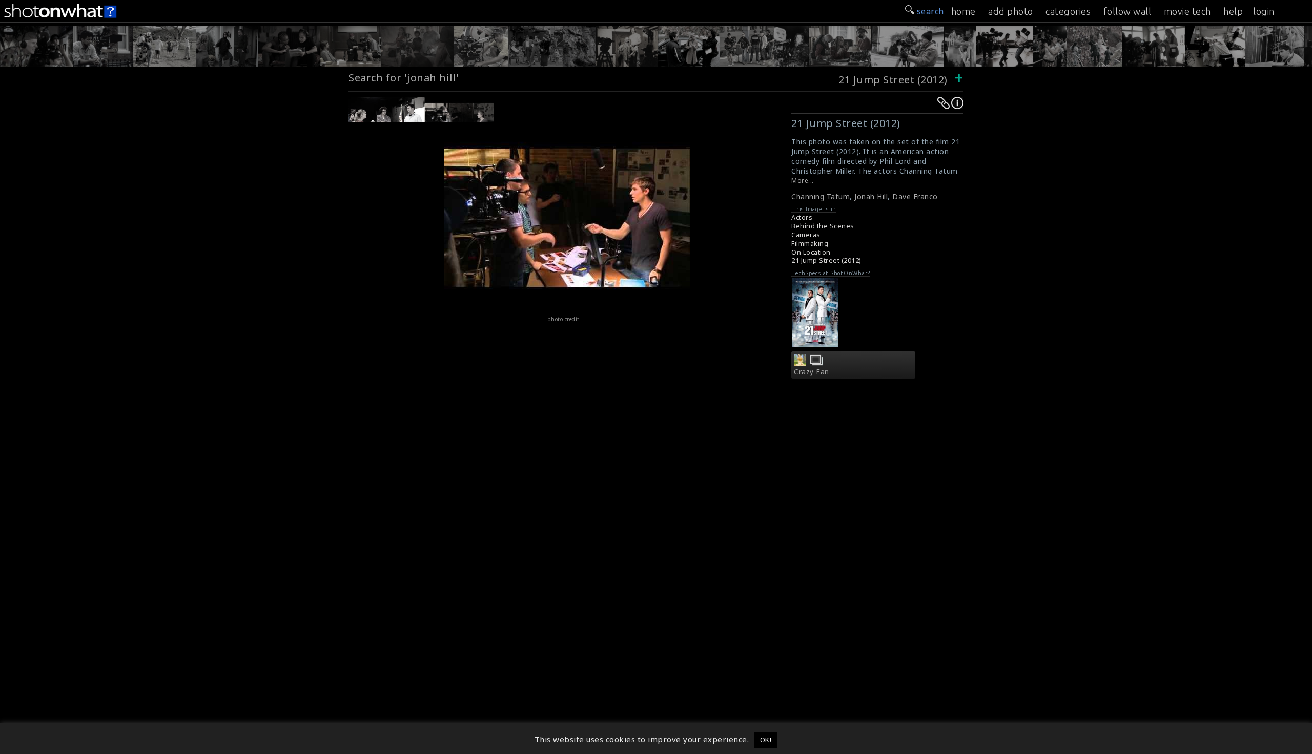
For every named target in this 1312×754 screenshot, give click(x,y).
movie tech (1187, 11)
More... (802, 180)
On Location (811, 252)
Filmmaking (809, 243)
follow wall (1127, 11)
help (1233, 11)
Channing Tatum (820, 196)
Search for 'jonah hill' (403, 78)
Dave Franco (915, 196)
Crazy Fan (811, 371)
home (963, 11)
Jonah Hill (871, 196)
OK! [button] (766, 739)
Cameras (806, 235)
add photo (1010, 11)
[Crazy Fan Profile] (800, 363)
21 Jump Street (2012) (893, 80)
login (1264, 11)
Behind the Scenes (822, 226)
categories (1068, 11)
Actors (801, 217)
